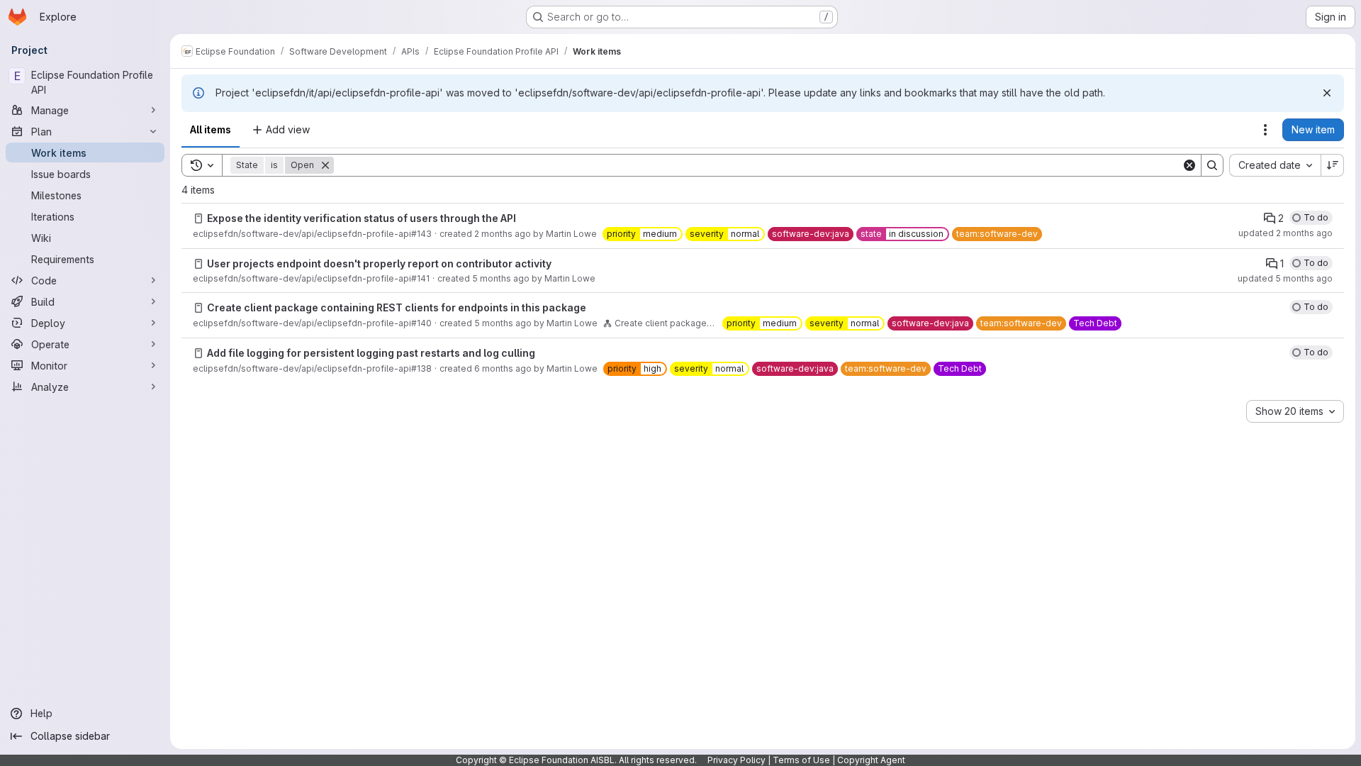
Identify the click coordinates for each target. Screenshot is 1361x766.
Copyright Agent (871, 760)
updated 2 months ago (1285, 233)
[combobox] (1275, 165)
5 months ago (501, 278)
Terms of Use (801, 760)
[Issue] (198, 218)
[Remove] (325, 165)
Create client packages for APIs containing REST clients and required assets (666, 323)
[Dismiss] (1326, 92)
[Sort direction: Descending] (1332, 165)
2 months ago (502, 233)
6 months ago (503, 368)
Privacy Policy (736, 760)
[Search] (1212, 165)
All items (210, 129)
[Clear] (1189, 165)
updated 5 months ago (1285, 278)
